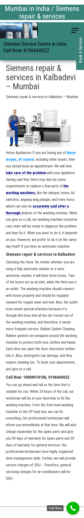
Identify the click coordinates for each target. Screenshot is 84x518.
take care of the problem (26, 173)
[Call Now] (72, 508)
